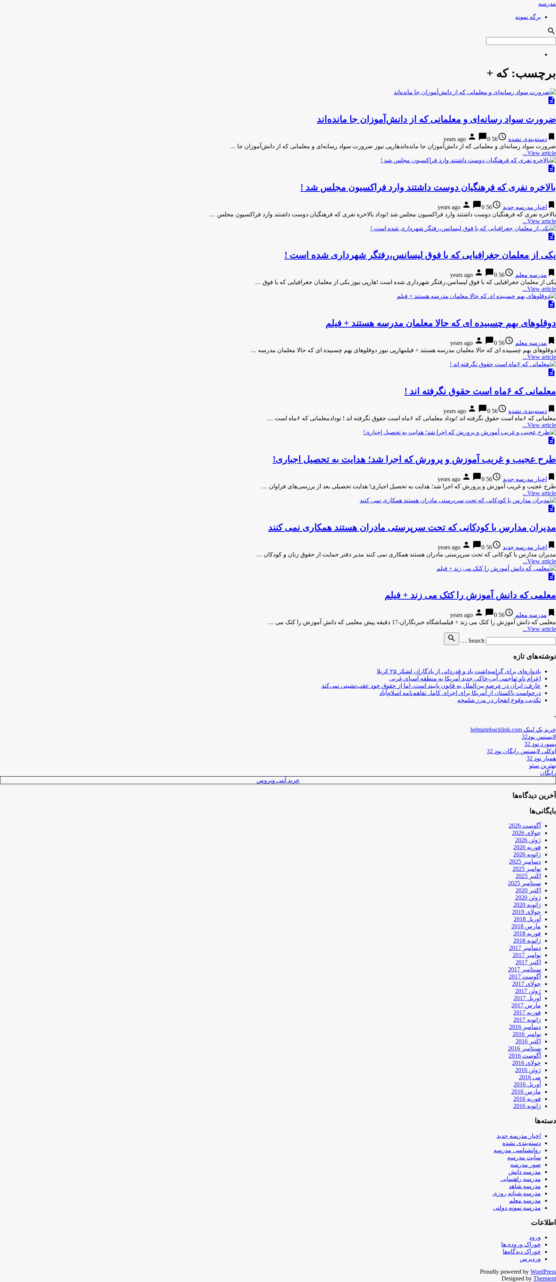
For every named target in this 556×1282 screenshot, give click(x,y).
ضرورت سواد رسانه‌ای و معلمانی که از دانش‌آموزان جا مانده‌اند (436, 119)
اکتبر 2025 (528, 876)
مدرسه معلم (531, 275)
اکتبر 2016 (528, 1041)
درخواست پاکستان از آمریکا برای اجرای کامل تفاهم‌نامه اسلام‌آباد (460, 693)
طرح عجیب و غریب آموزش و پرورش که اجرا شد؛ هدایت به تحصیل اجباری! (414, 459)
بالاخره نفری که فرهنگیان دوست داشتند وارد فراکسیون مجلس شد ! (428, 187)
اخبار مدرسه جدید (525, 207)
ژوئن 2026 (528, 840)
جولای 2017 (526, 984)
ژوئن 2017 (528, 991)
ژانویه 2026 (527, 854)
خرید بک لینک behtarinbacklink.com (513, 729)
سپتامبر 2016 (524, 1048)
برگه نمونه (528, 17)
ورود (535, 1237)
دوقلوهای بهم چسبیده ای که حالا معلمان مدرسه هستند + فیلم (441, 323)
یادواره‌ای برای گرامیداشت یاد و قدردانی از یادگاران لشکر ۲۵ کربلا (459, 671)
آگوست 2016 (525, 1055)
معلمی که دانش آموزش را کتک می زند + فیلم (470, 595)
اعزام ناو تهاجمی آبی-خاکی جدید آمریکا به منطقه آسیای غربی (465, 678)
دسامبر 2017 (525, 948)
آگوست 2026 (525, 825)
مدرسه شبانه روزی (516, 1193)
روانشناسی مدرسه (517, 1150)
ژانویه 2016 (527, 1106)
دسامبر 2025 (525, 861)
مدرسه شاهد (525, 1186)
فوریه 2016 (527, 1099)
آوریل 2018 (527, 919)
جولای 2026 (526, 833)
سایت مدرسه (524, 1157)
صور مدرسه (525, 1164)
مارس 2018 (526, 926)
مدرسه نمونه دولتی (517, 1207)
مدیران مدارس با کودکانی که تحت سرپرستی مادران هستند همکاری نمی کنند (412, 527)
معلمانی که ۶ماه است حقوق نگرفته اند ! (480, 391)
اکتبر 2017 (528, 962)
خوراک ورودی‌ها (521, 1244)
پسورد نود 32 (540, 744)
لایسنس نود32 (539, 736)
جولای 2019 (526, 912)
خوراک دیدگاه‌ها (522, 1251)
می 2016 (530, 1077)
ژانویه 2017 (527, 1019)
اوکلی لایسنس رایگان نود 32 (521, 751)
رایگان (548, 772)
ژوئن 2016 (528, 1070)
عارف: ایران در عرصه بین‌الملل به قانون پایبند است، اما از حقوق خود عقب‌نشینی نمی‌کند (431, 685)
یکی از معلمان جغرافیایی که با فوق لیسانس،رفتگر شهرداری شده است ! (420, 255)
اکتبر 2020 (528, 890)
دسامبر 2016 (525, 1027)
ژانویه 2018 (527, 940)
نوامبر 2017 (527, 955)
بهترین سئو (542, 765)
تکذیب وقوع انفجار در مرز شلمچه (499, 700)
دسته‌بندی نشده (527, 139)
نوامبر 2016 (527, 1034)
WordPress (543, 1271)
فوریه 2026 (527, 847)
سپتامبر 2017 (524, 969)
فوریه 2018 (527, 933)
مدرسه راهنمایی (520, 1179)
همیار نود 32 (541, 758)
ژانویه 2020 (527, 904)
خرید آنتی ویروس (278, 780)
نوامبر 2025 (527, 869)
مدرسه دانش (524, 1172)
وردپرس (530, 1259)
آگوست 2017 (525, 976)
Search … (473, 640)
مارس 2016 (526, 1091)
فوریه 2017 (527, 1012)
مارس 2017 (526, 1005)
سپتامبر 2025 (524, 883)
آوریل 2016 (527, 1084)
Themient (544, 1278)
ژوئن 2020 (528, 897)
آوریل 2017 (527, 998)
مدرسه (547, 3)
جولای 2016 (526, 1063)
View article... (539, 153)
